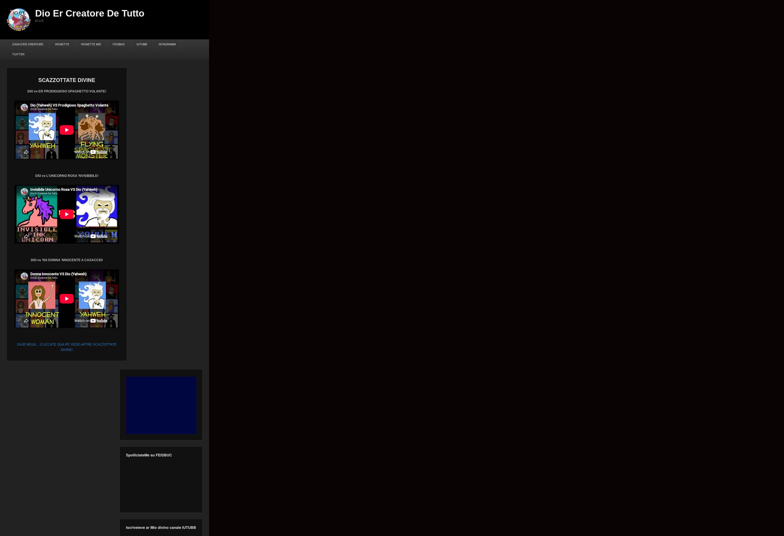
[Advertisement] (161, 405)
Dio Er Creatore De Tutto (89, 13)
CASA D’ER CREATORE (27, 44)
